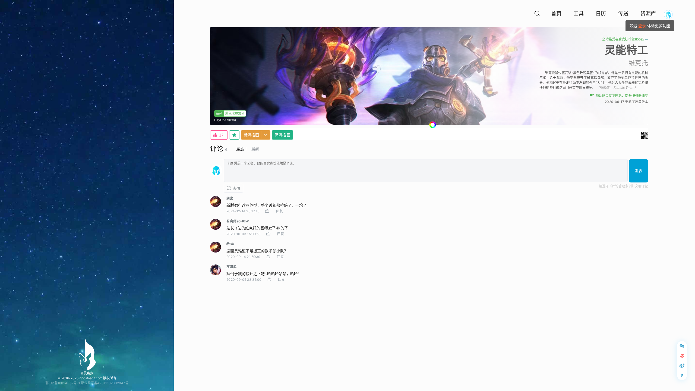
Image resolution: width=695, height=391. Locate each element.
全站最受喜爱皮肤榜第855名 (623, 39)
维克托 (638, 63)
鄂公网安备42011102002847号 (104, 383)
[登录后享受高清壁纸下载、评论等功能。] (668, 14)
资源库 (648, 14)
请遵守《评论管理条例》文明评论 (623, 186)
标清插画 (251, 135)
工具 (578, 14)
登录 (642, 25)
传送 (623, 14)
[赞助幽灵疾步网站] (682, 356)
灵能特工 (626, 49)
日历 (601, 14)
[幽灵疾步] (87, 354)
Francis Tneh (623, 88)
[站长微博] (682, 365)
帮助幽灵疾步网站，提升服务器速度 (622, 96)
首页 (556, 14)
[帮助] (682, 375)
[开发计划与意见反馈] (682, 346)
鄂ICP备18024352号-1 (62, 383)
